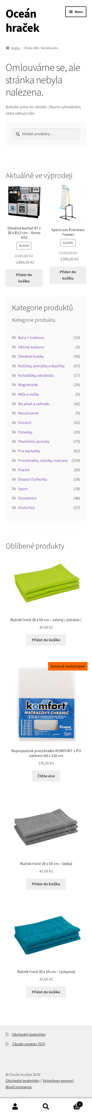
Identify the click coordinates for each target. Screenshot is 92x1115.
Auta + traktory (31, 337)
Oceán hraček (22, 20)
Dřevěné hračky (31, 356)
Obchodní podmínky (29, 1034)
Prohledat (46, 1106)
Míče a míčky (28, 394)
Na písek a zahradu (33, 403)
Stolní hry (26, 507)
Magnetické (28, 384)
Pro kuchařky (29, 450)
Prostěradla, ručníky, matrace (43, 460)
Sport (23, 488)
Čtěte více (46, 775)
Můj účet (15, 1106)
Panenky (25, 432)
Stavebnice (27, 498)
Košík (70, 1102)
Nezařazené (28, 413)
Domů (15, 48)
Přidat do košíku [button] (24, 277)
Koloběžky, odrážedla (36, 375)
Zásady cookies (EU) (28, 1043)
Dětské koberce (31, 347)
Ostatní (24, 422)
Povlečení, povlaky (33, 441)
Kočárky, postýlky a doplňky (41, 365)
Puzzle (24, 469)
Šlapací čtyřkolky (32, 479)
